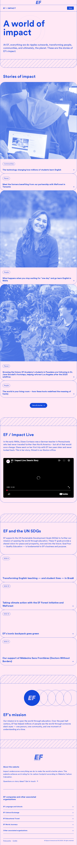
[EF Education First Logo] (38, 758)
